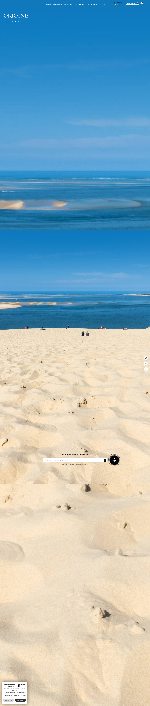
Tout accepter (21, 700)
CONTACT (103, 4)
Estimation (68, 4)
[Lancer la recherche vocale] (114, 460)
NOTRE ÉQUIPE (92, 4)
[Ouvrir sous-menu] (62, 4)
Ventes (48, 4)
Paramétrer (8, 700)
